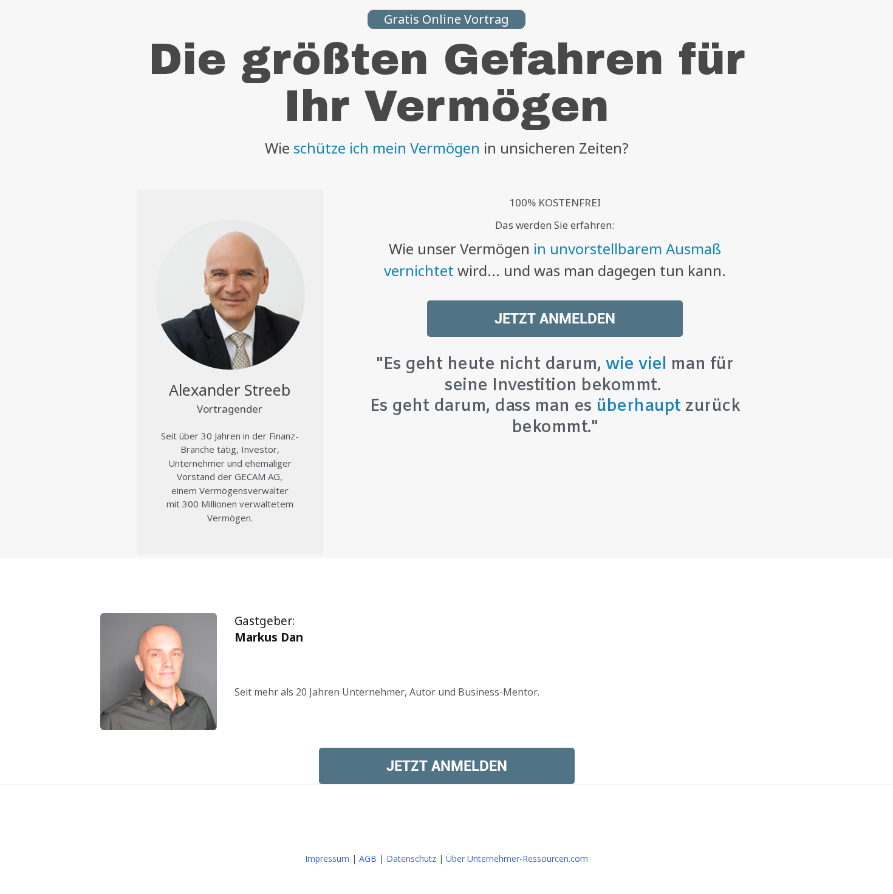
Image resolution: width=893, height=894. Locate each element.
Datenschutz (411, 858)
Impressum (327, 858)
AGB (368, 858)
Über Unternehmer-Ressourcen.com (517, 858)
